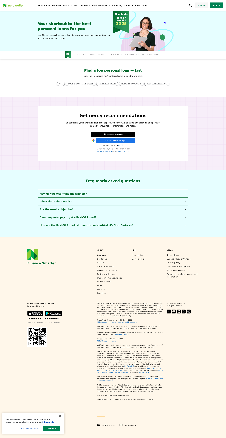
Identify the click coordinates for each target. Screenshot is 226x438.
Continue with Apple (114, 134)
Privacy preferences (176, 270)
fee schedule (123, 372)
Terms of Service (104, 151)
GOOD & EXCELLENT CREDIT (80, 83)
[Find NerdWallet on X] (169, 311)
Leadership (102, 259)
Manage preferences (30, 428)
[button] (113, 193)
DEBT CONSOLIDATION (157, 83)
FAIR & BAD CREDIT (107, 83)
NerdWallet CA (130, 425)
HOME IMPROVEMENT (131, 83)
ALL (61, 83)
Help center (137, 255)
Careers (100, 263)
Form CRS (151, 368)
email (120, 145)
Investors (101, 293)
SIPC (132, 366)
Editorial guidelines (106, 274)
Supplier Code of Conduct (179, 259)
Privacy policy (173, 263)
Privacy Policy (122, 151)
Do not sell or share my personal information (182, 275)
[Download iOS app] (35, 313)
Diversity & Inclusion (107, 270)
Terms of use (173, 255)
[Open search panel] (190, 5)
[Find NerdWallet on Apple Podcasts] (184, 311)
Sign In (201, 5)
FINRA (126, 366)
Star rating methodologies (109, 278)
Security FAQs (138, 259)
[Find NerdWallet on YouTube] (174, 311)
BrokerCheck (144, 372)
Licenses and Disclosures (127, 322)
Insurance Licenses (122, 335)
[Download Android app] (53, 313)
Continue (51, 428)
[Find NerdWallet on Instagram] (179, 311)
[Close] (60, 416)
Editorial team (104, 282)
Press (99, 285)
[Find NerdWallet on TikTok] (189, 311)
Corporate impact (105, 266)
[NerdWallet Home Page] (13, 5)
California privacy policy (178, 266)
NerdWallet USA (108, 425)
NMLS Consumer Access (106, 322)
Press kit (101, 289)
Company (101, 255)
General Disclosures (109, 372)
